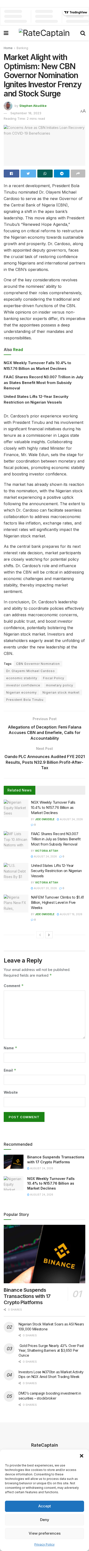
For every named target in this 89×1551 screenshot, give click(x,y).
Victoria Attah (46, 850)
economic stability (21, 678)
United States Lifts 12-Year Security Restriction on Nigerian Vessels (56, 870)
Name (10, 1048)
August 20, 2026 (45, 888)
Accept (44, 1506)
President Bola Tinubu (25, 700)
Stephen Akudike (32, 106)
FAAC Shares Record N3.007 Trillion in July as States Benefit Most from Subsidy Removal (43, 382)
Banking (22, 48)
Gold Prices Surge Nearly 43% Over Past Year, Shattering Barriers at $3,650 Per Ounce (51, 1350)
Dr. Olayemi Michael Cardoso (30, 671)
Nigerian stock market (61, 692)
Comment (14, 985)
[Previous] (40, 934)
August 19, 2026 (70, 914)
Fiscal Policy (53, 678)
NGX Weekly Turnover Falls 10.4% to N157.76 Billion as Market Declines (53, 807)
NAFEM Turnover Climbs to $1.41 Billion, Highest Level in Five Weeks (57, 902)
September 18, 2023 (25, 113)
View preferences (45, 1533)
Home (8, 48)
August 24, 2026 (71, 819)
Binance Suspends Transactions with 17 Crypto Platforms (27, 1296)
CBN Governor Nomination (38, 664)
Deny (44, 1519)
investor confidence (23, 685)
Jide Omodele (44, 819)
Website (11, 1092)
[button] (81, 1455)
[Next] (49, 934)
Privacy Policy (44, 1544)
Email (10, 1070)
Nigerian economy (21, 692)
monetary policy (59, 685)
